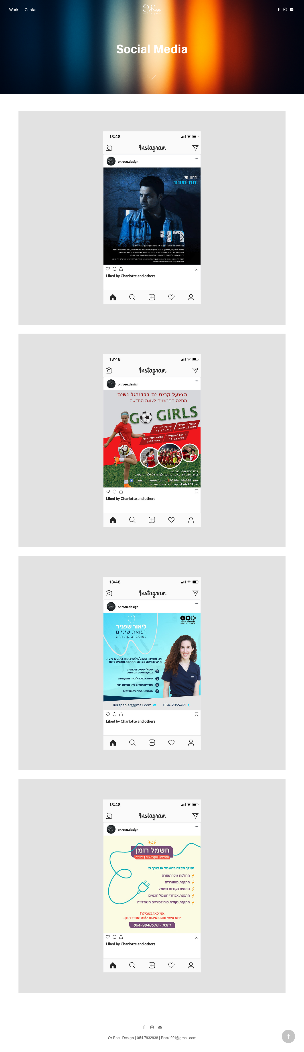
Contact (32, 9)
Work (13, 9)
